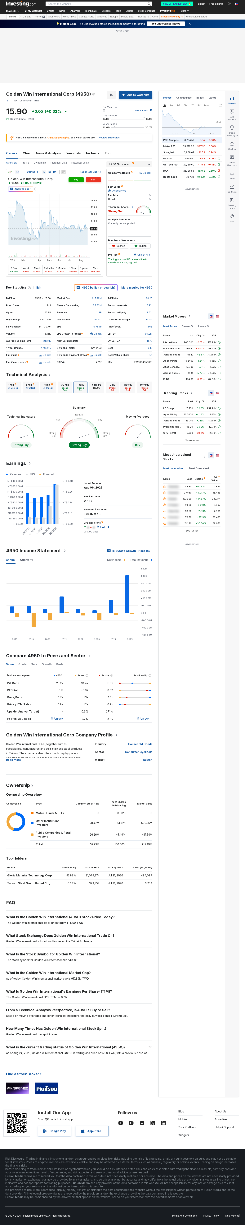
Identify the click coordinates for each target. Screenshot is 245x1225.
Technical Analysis (26, 374)
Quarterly (26, 559)
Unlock (58, 718)
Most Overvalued (199, 468)
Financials (73, 153)
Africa (155, 16)
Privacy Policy (211, 1215)
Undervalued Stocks (196, 16)
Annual (11, 559)
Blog (181, 1111)
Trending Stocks (175, 393)
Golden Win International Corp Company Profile (59, 735)
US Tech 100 (170, 164)
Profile (25, 162)
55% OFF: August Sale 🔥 (177, 3)
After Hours (54, 16)
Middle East (127, 16)
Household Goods (140, 744)
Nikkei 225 (169, 146)
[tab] (13, 387)
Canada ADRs (86, 16)
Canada (27, 16)
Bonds (200, 97)
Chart (27, 153)
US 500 (167, 158)
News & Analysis (48, 153)
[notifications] (229, 3)
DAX (165, 170)
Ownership (40, 162)
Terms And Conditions (184, 1215)
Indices (167, 97)
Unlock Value (141, 110)
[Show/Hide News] (63, 172)
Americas (102, 16)
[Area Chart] (17, 172)
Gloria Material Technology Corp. (30, 875)
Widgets (183, 1135)
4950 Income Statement (33, 550)
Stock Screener (146, 11)
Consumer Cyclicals (138, 752)
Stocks (12, 16)
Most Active (170, 326)
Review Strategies (109, 137)
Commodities (184, 97)
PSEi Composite (172, 139)
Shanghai (168, 152)
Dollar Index (170, 176)
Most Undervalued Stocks (177, 456)
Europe (114, 16)
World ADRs (69, 16)
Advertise (221, 1119)
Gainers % (187, 326)
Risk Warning (232, 1215)
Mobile (182, 1119)
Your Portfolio (187, 1127)
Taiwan (147, 759)
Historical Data (59, 162)
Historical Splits (80, 162)
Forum (109, 153)
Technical (92, 153)
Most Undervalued (173, 468)
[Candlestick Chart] (10, 172)
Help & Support (224, 1127)
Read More (13, 759)
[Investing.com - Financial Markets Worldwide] (21, 4)
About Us (220, 1111)
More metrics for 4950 (136, 287)
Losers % (203, 326)
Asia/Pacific (143, 16)
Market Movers (174, 316)
